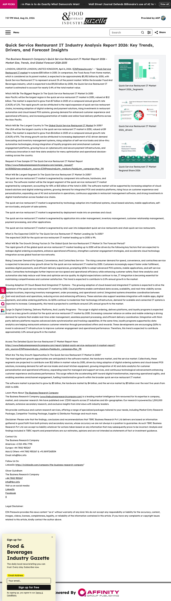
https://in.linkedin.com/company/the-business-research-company (49, 464)
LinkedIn (10, 489)
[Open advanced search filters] (149, 32)
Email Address (15, 575)
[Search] (142, 32)
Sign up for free (29, 587)
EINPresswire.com (82, 69)
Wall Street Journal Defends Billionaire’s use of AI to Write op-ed (129, 4)
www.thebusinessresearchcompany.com (60, 396)
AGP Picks (9, 4)
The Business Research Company (42, 392)
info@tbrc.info (12, 482)
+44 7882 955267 (14, 478)
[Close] (52, 537)
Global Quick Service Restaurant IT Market (71, 125)
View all (164, 4)
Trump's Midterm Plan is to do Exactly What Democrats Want (41, 4)
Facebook (10, 493)
